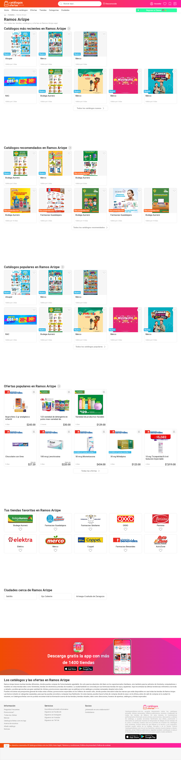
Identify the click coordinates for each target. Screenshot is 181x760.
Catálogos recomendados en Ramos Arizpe (35, 148)
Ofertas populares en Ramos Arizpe (30, 386)
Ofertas (33, 10)
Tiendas (43, 10)
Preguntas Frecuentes (12, 709)
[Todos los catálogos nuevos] (69, 29)
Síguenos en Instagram (53, 715)
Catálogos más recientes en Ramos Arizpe (35, 28)
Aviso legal (57, 745)
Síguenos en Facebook (53, 712)
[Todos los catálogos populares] (63, 267)
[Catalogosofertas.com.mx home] (14, 4)
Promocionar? (9, 712)
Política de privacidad (88, 745)
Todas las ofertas (10, 715)
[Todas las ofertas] (59, 386)
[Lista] (175, 4)
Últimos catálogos (19, 10)
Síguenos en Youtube (52, 717)
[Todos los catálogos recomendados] (70, 148)
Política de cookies (104, 745)
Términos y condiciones (70, 745)
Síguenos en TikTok (52, 720)
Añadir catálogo (9, 726)
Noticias (7, 729)
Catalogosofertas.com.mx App (15, 721)
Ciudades (65, 10)
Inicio (6, 10)
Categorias (54, 10)
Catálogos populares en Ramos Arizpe (32, 267)
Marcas (6, 718)
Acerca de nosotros (11, 723)
